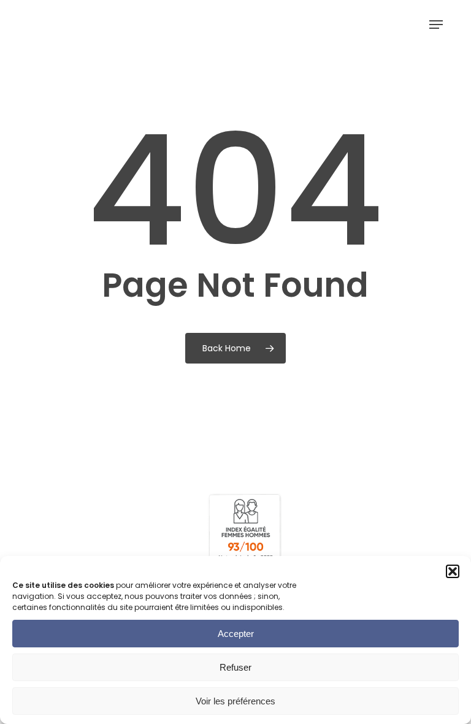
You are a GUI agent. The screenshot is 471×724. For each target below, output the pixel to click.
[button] (452, 571)
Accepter (236, 633)
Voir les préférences (235, 701)
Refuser (235, 667)
